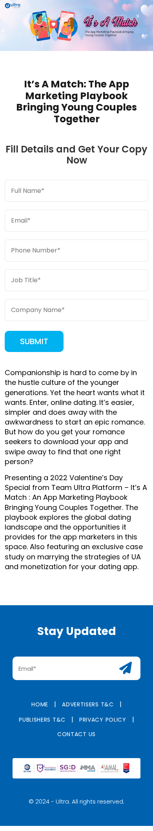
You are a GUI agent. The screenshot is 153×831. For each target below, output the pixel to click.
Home (39, 704)
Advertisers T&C (88, 704)
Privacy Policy (102, 720)
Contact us (76, 734)
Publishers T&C (42, 720)
